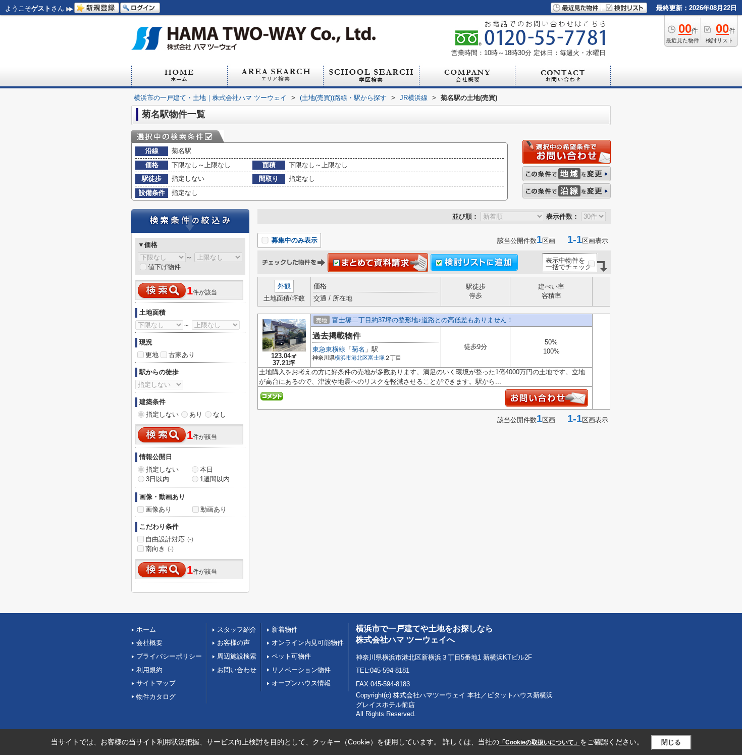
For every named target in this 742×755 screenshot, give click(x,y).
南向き (159, 548)
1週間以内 (215, 479)
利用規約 (149, 670)
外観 (284, 286)
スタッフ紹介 (236, 629)
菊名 (358, 349)
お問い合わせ (236, 670)
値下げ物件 (164, 267)
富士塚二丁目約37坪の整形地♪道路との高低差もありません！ (422, 320)
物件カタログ (156, 696)
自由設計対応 (169, 539)
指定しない (162, 414)
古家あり (182, 355)
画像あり (158, 509)
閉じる (671, 741)
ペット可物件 (291, 656)
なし (219, 414)
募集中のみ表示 (293, 240)
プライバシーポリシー (169, 656)
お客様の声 (233, 642)
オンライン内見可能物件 (308, 642)
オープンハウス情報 (301, 683)
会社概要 (149, 642)
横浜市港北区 (351, 358)
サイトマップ (156, 683)
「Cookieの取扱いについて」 (539, 742)
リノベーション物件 (301, 670)
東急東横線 (328, 349)
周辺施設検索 (236, 656)
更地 (151, 355)
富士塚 (376, 358)
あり (195, 414)
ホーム (146, 629)
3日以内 (157, 479)
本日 (206, 469)
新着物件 (285, 629)
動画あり (213, 509)
